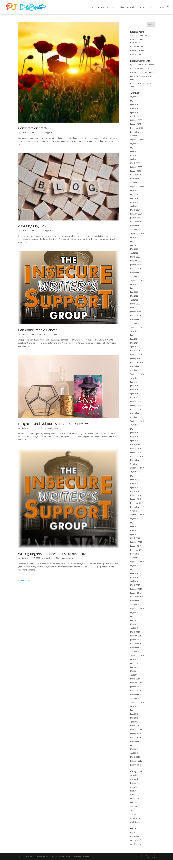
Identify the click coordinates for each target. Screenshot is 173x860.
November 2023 (136, 225)
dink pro (133, 787)
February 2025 (136, 167)
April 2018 (134, 487)
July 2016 (134, 569)
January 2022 (135, 311)
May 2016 (134, 577)
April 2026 (134, 112)
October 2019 (135, 417)
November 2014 (136, 647)
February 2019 (136, 448)
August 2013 (135, 706)
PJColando (25, 132)
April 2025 (134, 159)
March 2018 (135, 491)
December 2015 (136, 596)
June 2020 (134, 386)
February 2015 (136, 636)
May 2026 (134, 108)
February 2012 (136, 761)
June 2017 (134, 526)
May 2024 (134, 202)
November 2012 (136, 741)
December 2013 (136, 690)
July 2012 (134, 745)
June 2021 (134, 339)
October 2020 (135, 370)
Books (101, 7)
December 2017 (136, 503)
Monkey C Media (81, 856)
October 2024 (135, 182)
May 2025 (134, 155)
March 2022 (135, 304)
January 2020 (135, 405)
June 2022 (134, 292)
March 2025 (135, 163)
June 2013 (134, 714)
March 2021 (135, 350)
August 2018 (135, 472)
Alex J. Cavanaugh (137, 76)
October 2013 (135, 698)
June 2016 (134, 573)
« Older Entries (24, 580)
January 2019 (135, 452)
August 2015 (135, 612)
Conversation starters (34, 128)
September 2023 (137, 233)
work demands (136, 822)
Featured (55, 334)
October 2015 (135, 604)
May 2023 (134, 249)
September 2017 (137, 515)
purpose (133, 806)
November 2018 (136, 460)
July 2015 (134, 616)
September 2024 (137, 186)
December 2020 (136, 362)
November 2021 (136, 319)
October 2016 (135, 557)
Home (92, 7)
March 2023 (135, 257)
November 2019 (136, 413)
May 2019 (134, 436)
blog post (48, 132)
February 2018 (136, 495)
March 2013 (135, 726)
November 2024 (136, 178)
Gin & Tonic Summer (138, 35)
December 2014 (136, 643)
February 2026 (136, 120)
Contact (160, 7)
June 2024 (134, 198)
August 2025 (135, 143)
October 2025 (135, 135)
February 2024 (136, 214)
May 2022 (134, 296)
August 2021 (135, 331)
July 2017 (134, 522)
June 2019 (134, 432)
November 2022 (136, 272)
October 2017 (135, 511)
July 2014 (134, 663)
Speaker (120, 7)
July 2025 (134, 147)
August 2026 (135, 96)
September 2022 (137, 280)
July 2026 (134, 100)
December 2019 (136, 409)
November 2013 (136, 694)
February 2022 (136, 307)
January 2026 (135, 124)
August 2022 (135, 284)
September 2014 (137, 655)
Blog (142, 7)
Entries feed (135, 836)
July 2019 (134, 429)
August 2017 (135, 518)
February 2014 (136, 683)
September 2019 (137, 421)
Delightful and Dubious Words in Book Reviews (53, 423)
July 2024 (134, 194)
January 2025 (135, 171)
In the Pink (55, 558)
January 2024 (135, 218)
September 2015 (137, 608)
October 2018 (135, 464)
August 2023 (135, 237)
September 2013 (137, 702)
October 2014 (135, 651)
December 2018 (136, 456)
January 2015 (135, 639)
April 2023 (134, 253)
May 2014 (134, 671)
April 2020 (134, 393)
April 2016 (134, 581)
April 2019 (134, 440)
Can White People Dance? (37, 330)
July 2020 (134, 382)
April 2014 (134, 675)
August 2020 (135, 378)
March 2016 (135, 585)
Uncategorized (136, 818)
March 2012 (135, 757)
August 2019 (135, 425)
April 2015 (134, 628)
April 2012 (134, 753)
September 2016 (137, 561)
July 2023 (134, 241)
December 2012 (136, 737)
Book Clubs (132, 7)
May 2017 (134, 530)
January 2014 (135, 686)
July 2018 (134, 475)
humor (133, 794)
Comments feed (136, 840)
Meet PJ (110, 7)
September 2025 (137, 139)
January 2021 (135, 358)
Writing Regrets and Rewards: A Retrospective (52, 553)
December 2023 (136, 221)
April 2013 (134, 722)
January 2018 (135, 499)
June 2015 (134, 620)
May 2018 (134, 483)
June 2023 (134, 245)
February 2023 (136, 261)
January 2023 (135, 264)
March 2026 (135, 116)
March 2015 (135, 632)
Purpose (54, 428)
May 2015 (134, 624)
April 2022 (134, 300)
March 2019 (135, 444)
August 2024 (135, 190)
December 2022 (136, 268)
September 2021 (137, 327)
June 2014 (134, 667)
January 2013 (135, 733)
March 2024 (135, 210)
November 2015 (136, 600)
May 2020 (134, 389)
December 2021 (136, 315)
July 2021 (134, 335)
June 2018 (134, 479)
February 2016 (136, 589)
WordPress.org (136, 844)
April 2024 (134, 206)
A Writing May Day (32, 226)
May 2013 (134, 718)
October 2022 (135, 276)
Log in (132, 832)
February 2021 (136, 354)
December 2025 (136, 128)
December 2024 (136, 175)
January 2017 (135, 546)
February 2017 (136, 542)
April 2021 (134, 346)
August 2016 (135, 565)
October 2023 (135, 229)
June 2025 (134, 151)
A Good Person (136, 46)
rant (131, 810)
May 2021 (134, 343)
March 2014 (135, 679)
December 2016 (136, 550)
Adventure (134, 775)
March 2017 (135, 538)
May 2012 (134, 749)
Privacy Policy (43, 856)
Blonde (133, 783)
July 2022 (134, 288)
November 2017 (136, 507)
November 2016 (136, 554)
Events (150, 7)
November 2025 (136, 132)
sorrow (71, 558)
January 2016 (135, 593)
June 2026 (134, 104)
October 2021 (135, 323)
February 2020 (136, 401)
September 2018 (137, 468)
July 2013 (134, 710)
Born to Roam (136, 54)
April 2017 (134, 534)
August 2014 (135, 659)
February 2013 (136, 729)
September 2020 (137, 374)
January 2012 (135, 765)
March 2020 (135, 397)
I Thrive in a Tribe (137, 50)
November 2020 (136, 366)
